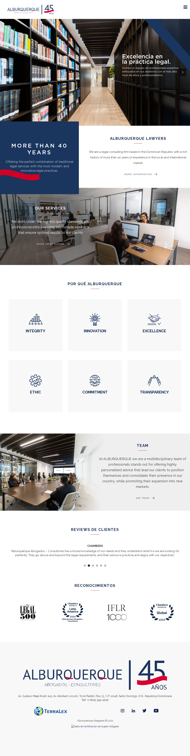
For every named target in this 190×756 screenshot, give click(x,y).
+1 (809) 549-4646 (98, 700)
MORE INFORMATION (138, 174)
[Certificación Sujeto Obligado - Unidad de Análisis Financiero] (95, 726)
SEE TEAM (142, 498)
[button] (85, 565)
